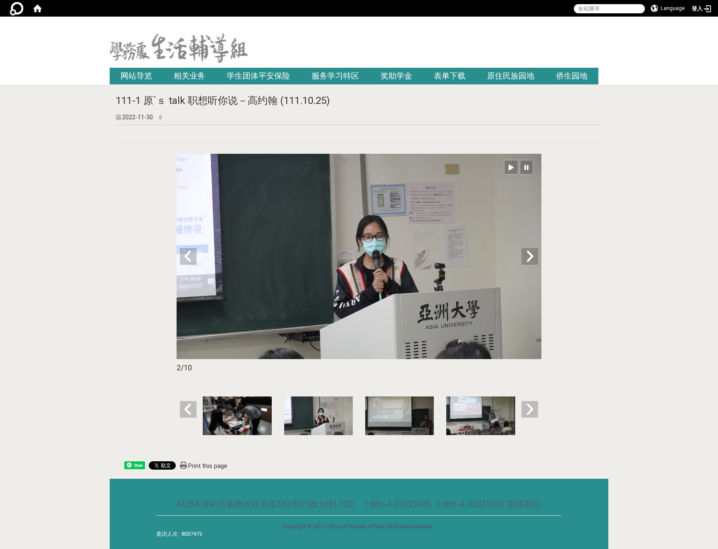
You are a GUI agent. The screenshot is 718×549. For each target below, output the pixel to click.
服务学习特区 (335, 76)
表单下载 (449, 76)
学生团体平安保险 (258, 76)
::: (605, 27)
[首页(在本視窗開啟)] (37, 8)
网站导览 (136, 76)
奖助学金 (396, 76)
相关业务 (189, 76)
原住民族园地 (510, 76)
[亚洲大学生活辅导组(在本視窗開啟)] (179, 50)
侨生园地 (572, 76)
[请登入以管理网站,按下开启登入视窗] (16, 8)
